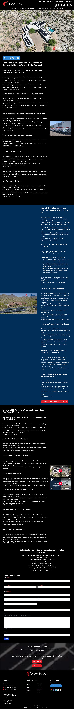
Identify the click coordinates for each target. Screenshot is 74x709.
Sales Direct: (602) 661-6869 (46, 1)
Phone (7, 585)
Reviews (27, 8)
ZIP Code (5, 601)
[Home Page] (19, 3)
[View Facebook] (61, 5)
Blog (51, 8)
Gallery (31, 8)
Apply (54, 8)
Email (40, 585)
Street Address (6, 592)
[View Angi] (67, 5)
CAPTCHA (6, 632)
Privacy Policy (37, 705)
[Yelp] (58, 5)
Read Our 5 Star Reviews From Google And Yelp (53, 401)
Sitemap (44, 707)
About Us (22, 8)
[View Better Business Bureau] (64, 5)
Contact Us (36, 661)
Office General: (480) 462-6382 (63, 1)
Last (38, 579)
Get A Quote (10, 58)
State (38, 597)
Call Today (36, 665)
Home (12, 8)
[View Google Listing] (56, 5)
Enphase (45, 257)
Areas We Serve (45, 8)
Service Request (59, 8)
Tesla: (45, 263)
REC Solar (46, 268)
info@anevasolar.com (8, 685)
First (4, 579)
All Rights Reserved (37, 707)
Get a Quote (17, 8)
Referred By (6, 607)
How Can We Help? (7, 613)
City (4, 597)
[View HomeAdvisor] (70, 5)
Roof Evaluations (37, 8)
